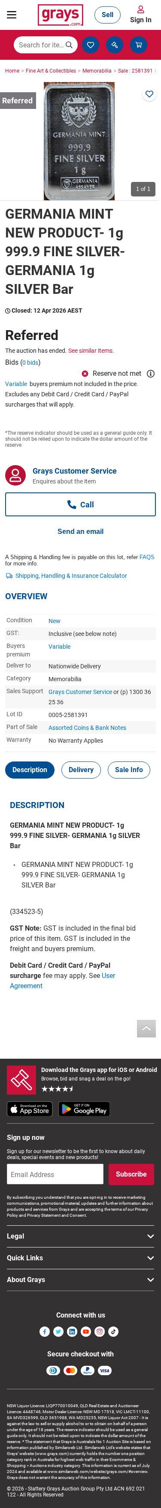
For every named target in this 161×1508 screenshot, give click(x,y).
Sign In (141, 20)
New (55, 621)
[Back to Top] (146, 1028)
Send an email (80, 531)
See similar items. (91, 350)
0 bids (30, 362)
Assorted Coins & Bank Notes (87, 727)
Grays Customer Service (80, 691)
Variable (16, 384)
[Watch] (149, 94)
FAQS (147, 557)
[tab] (30, 770)
